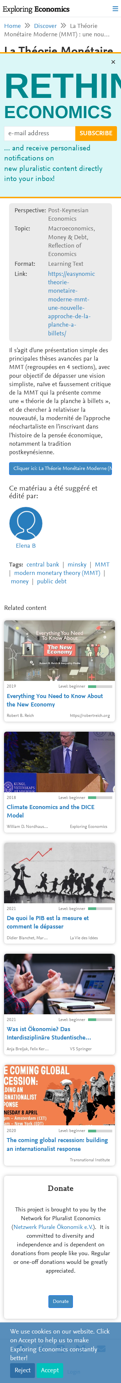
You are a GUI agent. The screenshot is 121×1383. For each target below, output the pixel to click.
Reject (22, 1370)
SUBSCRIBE (96, 133)
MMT (102, 565)
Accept (50, 1370)
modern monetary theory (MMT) (57, 573)
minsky (77, 565)
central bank (43, 565)
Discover (45, 26)
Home (12, 26)
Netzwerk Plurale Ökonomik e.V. (53, 1228)
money (20, 582)
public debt (52, 582)
